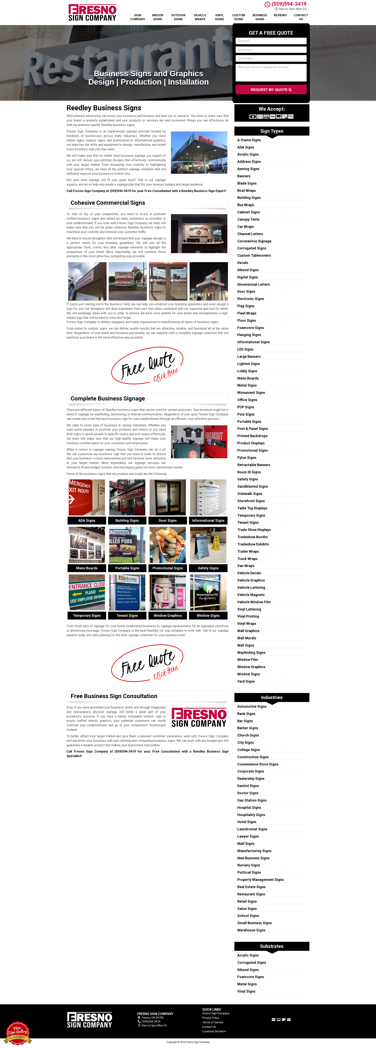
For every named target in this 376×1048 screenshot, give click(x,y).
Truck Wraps (247, 559)
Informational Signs (253, 342)
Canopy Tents (248, 219)
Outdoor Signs (178, 17)
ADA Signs (245, 147)
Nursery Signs (248, 865)
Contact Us (301, 17)
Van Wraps (245, 566)
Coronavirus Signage (254, 241)
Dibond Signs (248, 270)
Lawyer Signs (248, 836)
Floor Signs (246, 320)
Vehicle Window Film (254, 602)
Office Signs (247, 400)
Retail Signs (247, 901)
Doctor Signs (247, 793)
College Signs (248, 750)
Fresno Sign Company (215, 1013)
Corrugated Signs (251, 248)
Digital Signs (247, 277)
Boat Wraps (246, 190)
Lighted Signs (248, 364)
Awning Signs (248, 169)
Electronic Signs (250, 299)
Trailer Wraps (248, 551)
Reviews (280, 15)
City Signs (245, 742)
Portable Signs (249, 421)
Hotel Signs (246, 822)
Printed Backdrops (252, 436)
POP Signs (245, 407)
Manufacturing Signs (254, 851)
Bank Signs (246, 714)
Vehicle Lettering (251, 587)
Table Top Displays (252, 508)
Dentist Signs (248, 786)
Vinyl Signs (219, 17)
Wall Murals (246, 638)
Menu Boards (248, 378)
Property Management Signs (260, 880)
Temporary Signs (251, 515)
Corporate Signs (250, 771)
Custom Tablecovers (254, 255)
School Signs (248, 916)
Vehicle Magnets (251, 595)
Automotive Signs (252, 706)
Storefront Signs (251, 501)
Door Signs (246, 291)
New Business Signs (253, 858)
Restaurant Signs (251, 894)
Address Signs (249, 161)
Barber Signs (247, 728)
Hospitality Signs (251, 815)
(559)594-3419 (288, 4)
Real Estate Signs (251, 887)
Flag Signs (245, 306)
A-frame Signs (249, 140)
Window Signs (248, 674)
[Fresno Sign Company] (95, 1020)
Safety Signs (247, 479)
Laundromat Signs (252, 829)
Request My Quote (269, 89)
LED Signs (245, 349)
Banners (243, 176)
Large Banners (249, 356)
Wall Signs (245, 645)
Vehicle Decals (249, 573)
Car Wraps (245, 227)
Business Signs (260, 17)
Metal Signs (247, 385)
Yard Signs (246, 681)
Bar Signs (245, 721)
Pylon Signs (246, 458)
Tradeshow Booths (252, 537)
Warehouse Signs (251, 930)
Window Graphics (251, 667)
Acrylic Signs (248, 154)
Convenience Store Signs (257, 764)
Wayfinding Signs (251, 652)
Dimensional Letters (253, 284)
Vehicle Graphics (251, 580)
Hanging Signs (249, 335)
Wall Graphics (248, 631)
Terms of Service (212, 1022)
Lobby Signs (247, 371)
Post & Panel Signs (252, 429)
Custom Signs (238, 17)
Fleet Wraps (246, 313)
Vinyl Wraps (246, 623)
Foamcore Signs (250, 328)
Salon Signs (247, 909)
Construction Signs (253, 757)
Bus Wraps (245, 205)
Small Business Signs (254, 923)
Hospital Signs (249, 807)
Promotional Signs (252, 450)
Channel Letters (250, 234)
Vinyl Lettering (249, 609)
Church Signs (248, 735)
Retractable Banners (253, 465)
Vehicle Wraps (200, 17)
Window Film (247, 660)
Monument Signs (251, 392)
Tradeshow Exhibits (253, 544)
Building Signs (249, 198)
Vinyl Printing (248, 616)
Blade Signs (247, 183)
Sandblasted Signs (252, 486)
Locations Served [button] (213, 1031)
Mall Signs (245, 843)
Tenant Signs (248, 522)
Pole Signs (246, 414)
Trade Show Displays (254, 530)
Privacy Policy (210, 1017)
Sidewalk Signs (249, 494)
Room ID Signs (249, 472)
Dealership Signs (250, 778)
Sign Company (137, 17)
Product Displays (251, 443)
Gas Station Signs (252, 800)
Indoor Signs (157, 17)
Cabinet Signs (248, 212)
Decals (242, 263)
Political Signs (249, 872)
